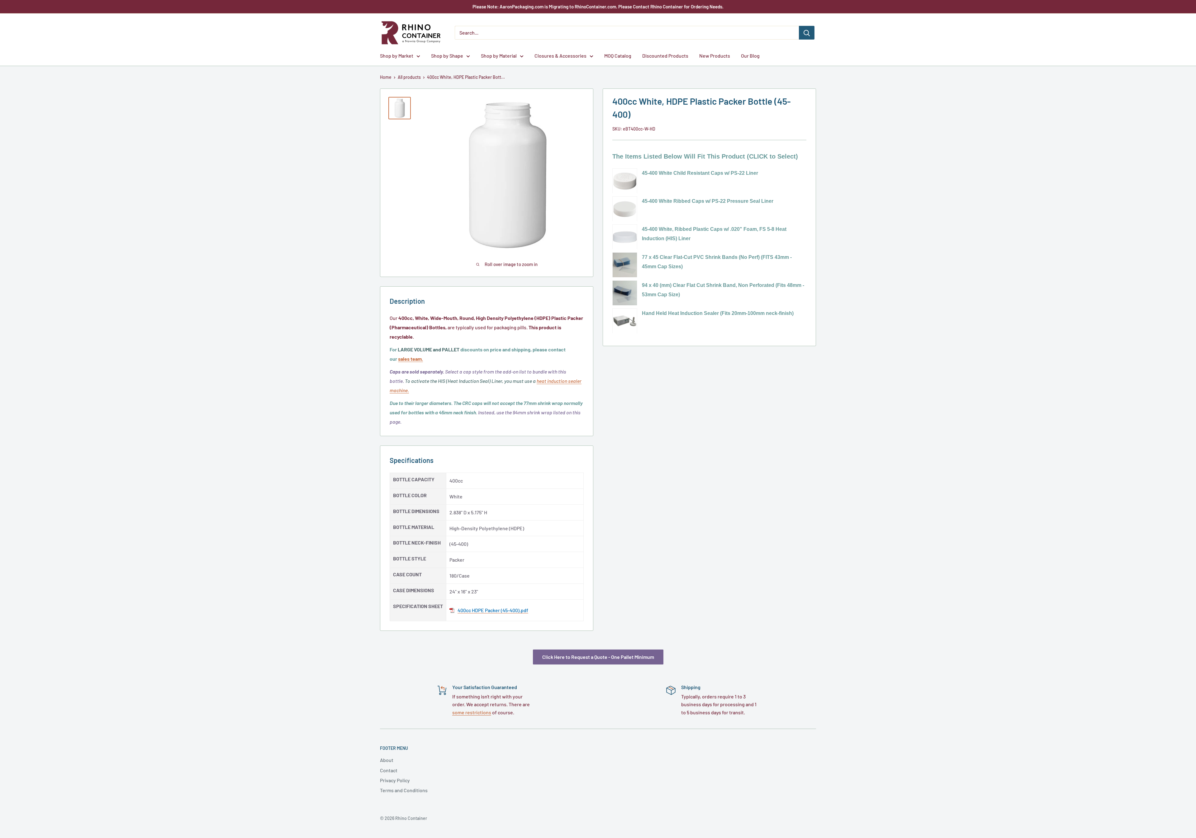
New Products (714, 56)
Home (386, 77)
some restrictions (471, 712)
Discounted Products (665, 56)
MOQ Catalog (617, 56)
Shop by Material (499, 56)
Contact (388, 770)
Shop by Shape (447, 56)
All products (409, 77)
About (386, 760)
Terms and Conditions (404, 790)
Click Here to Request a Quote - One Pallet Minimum (598, 657)
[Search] (806, 33)
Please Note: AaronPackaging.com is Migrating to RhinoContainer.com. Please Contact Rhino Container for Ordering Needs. (598, 6)
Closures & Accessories (560, 56)
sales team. (410, 359)
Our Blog (750, 56)
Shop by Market (396, 56)
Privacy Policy (395, 780)
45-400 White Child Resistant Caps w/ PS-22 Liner (700, 173)
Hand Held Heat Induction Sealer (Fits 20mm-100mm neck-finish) (718, 313)
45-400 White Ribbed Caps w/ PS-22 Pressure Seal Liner (707, 201)
